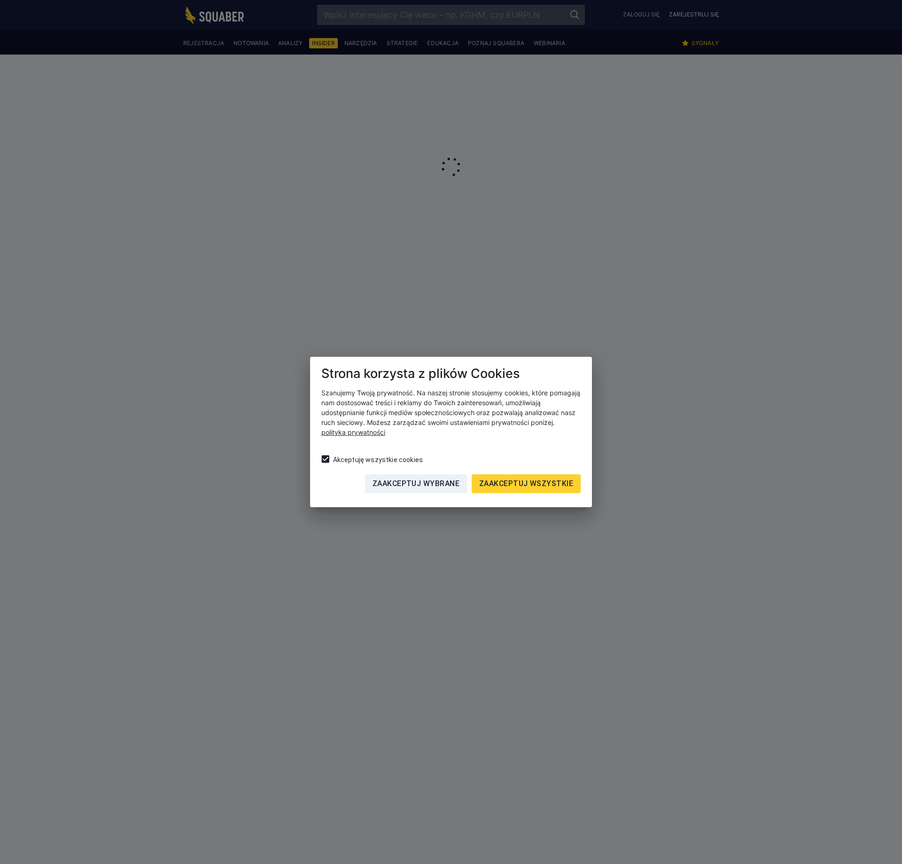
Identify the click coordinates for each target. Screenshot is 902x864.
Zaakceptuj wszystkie (526, 483)
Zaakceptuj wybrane (416, 483)
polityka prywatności (353, 432)
